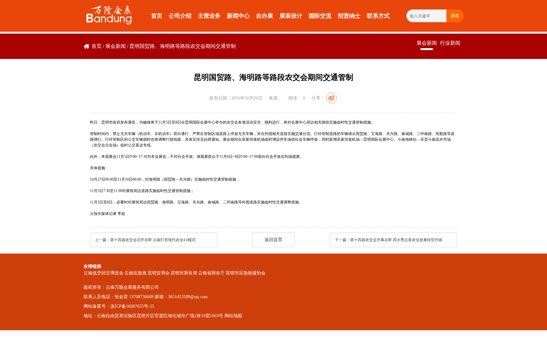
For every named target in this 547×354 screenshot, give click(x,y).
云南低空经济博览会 (103, 273)
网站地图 (233, 315)
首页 (156, 16)
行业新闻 (450, 43)
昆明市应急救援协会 (246, 273)
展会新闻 (115, 46)
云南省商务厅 (211, 273)
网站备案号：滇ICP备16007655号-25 (119, 306)
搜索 (455, 15)
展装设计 (291, 16)
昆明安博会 (159, 273)
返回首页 (273, 239)
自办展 (264, 16)
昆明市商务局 (184, 273)
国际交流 (320, 16)
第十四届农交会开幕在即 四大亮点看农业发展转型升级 (396, 240)
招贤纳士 (349, 16)
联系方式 (378, 16)
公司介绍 (180, 16)
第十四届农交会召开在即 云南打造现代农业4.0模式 (153, 240)
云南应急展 (135, 273)
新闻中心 (238, 16)
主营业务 (209, 16)
